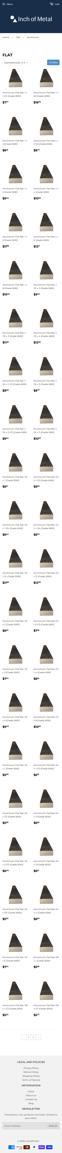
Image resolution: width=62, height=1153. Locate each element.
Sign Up (53, 1126)
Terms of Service (31, 1080)
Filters (53, 62)
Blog (31, 1103)
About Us (31, 1095)
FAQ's (31, 1091)
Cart (57, 4)
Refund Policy (31, 1072)
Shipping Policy (31, 1076)
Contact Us (31, 1099)
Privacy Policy (31, 1068)
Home (5, 37)
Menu (10, 4)
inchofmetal (32, 1141)
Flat (18, 37)
